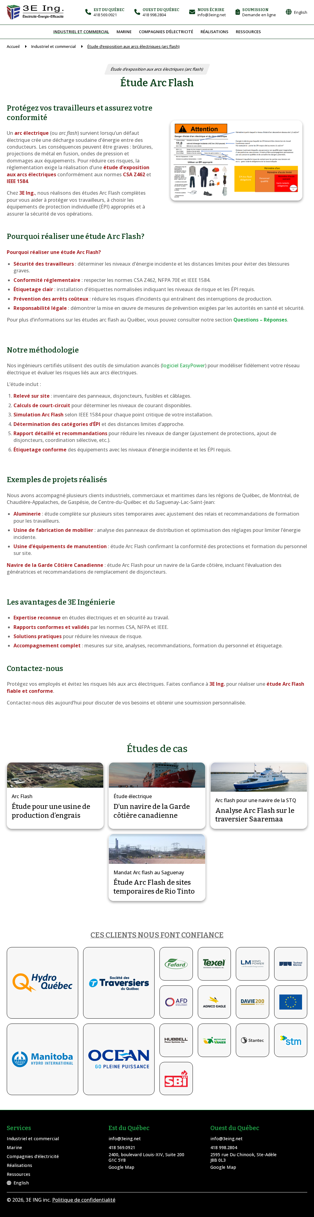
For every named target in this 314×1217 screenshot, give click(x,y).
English (21, 1183)
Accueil (13, 46)
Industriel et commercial (81, 31)
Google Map (121, 1167)
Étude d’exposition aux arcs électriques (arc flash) (133, 46)
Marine (124, 31)
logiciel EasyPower (183, 365)
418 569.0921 (122, 1147)
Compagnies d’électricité (166, 31)
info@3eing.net (125, 1138)
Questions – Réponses (260, 319)
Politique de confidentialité (83, 1199)
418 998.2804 (223, 1147)
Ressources (248, 31)
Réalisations (214, 31)
